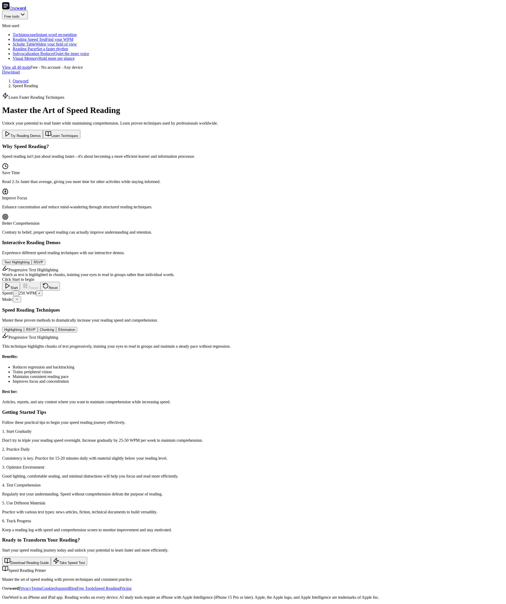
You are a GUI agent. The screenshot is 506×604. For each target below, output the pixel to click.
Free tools (12, 16)
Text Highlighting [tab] (17, 262)
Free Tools (85, 588)
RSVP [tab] (38, 262)
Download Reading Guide (30, 563)
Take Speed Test (72, 563)
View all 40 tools (16, 67)
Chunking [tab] (47, 330)
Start (14, 288)
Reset (53, 288)
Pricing (126, 588)
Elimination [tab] (66, 330)
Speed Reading (107, 588)
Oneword (20, 81)
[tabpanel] (253, 283)
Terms (36, 588)
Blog (73, 588)
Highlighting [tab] (13, 330)
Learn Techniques (64, 136)
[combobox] (17, 299)
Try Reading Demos (26, 136)
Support (62, 588)
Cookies (48, 588)
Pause (33, 288)
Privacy (25, 588)
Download (11, 72)
